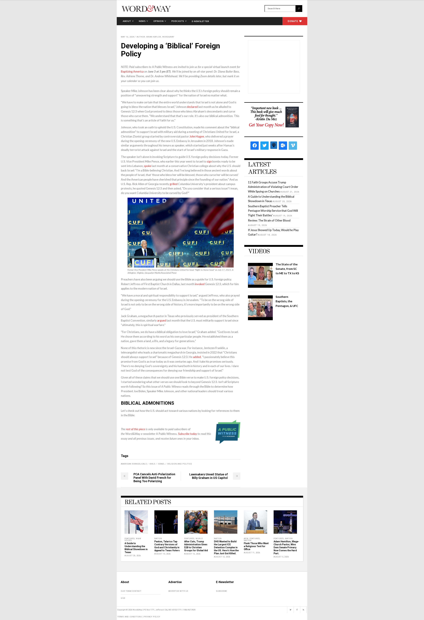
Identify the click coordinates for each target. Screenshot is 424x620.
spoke (147, 166)
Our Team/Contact (131, 591)
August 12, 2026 (192, 554)
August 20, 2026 (133, 556)
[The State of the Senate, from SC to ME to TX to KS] (260, 286)
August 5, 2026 (281, 557)
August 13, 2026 (162, 554)
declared (192, 106)
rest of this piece (135, 429)
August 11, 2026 (252, 553)
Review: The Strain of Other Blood (269, 220)
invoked (200, 284)
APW (246, 539)
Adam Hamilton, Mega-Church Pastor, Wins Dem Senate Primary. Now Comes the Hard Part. (286, 547)
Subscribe (221, 591)
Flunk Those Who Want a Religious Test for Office (256, 546)
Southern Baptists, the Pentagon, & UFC (287, 301)
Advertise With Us (178, 591)
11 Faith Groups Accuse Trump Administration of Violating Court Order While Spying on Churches (273, 187)
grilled (174, 184)
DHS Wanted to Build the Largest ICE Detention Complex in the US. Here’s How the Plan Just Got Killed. (226, 547)
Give (123, 598)
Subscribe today (187, 433)
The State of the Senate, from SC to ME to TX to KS (287, 269)
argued (161, 320)
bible (152, 464)
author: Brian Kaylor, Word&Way (155, 37)
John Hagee (196, 136)
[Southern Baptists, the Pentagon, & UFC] (260, 319)
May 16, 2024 (127, 37)
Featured (130, 539)
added (197, 357)
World (199, 539)
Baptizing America (132, 71)
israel (161, 464)
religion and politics (179, 464)
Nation (158, 539)
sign (209, 161)
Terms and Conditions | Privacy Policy (138, 617)
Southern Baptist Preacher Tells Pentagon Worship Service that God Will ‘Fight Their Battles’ (273, 210)
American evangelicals (134, 464)
